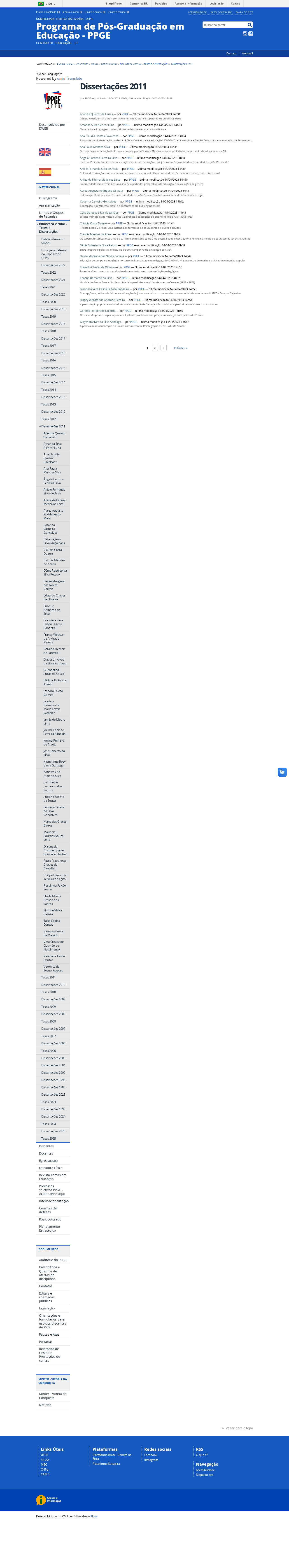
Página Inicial (65, 64)
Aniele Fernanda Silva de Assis (99, 169)
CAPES (45, 1474)
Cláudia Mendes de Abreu (96, 234)
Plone (94, 1516)
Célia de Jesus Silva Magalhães (99, 212)
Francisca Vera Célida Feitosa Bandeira (104, 289)
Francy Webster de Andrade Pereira (102, 300)
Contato (231, 53)
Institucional (108, 64)
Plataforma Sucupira (106, 1464)
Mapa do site (244, 12)
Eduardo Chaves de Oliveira (97, 267)
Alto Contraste (221, 12)
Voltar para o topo (239, 1428)
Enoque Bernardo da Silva (96, 278)
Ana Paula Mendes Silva (95, 147)
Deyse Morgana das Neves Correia (102, 256)
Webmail (247, 53)
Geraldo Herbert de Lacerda (97, 311)
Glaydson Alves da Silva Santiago (100, 322)
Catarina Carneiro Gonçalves (98, 201)
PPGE (125, 114)
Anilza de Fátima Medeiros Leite (100, 180)
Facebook (250, 33)
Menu (94, 64)
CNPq (45, 1470)
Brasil (50, 4)
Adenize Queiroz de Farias (96, 114)
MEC (44, 1465)
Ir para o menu (72, 12)
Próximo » (180, 347)
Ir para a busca (95, 12)
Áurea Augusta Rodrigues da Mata (101, 191)
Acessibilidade (197, 12)
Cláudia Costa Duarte (93, 223)
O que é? (202, 1455)
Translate (74, 78)
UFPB (44, 1455)
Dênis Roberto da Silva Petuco (98, 245)
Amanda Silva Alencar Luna (97, 125)
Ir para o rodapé (118, 12)
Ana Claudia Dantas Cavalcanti (99, 136)
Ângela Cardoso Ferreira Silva (98, 158)
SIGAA (45, 1460)
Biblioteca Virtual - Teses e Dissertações (144, 64)
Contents (82, 64)
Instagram (245, 33)
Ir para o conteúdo (47, 12)
